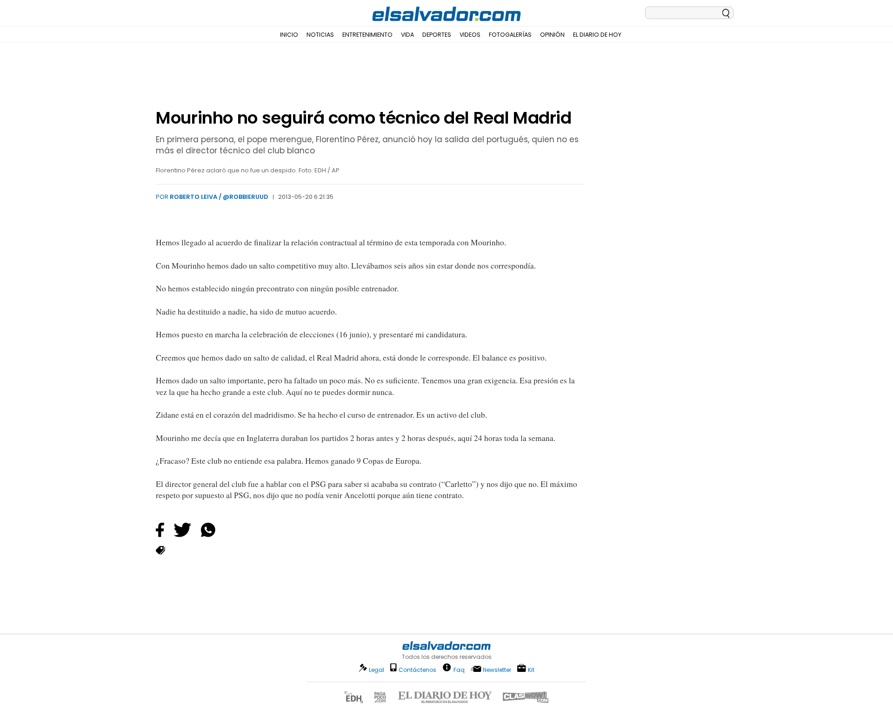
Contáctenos (417, 670)
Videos (470, 35)
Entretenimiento (367, 35)
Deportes (436, 35)
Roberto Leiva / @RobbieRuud (219, 196)
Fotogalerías (510, 35)
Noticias (320, 35)
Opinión (552, 35)
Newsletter (497, 670)
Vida (407, 35)
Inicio (289, 35)
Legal (376, 670)
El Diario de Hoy (597, 35)
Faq (459, 669)
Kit (531, 669)
